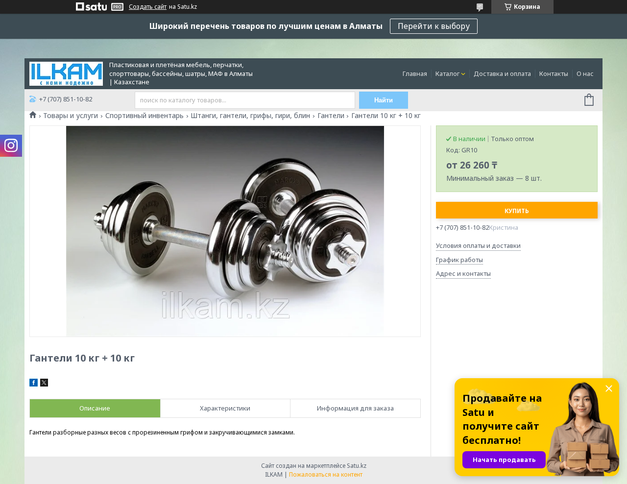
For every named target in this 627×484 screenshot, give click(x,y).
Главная (415, 73)
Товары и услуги (70, 115)
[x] (44, 384)
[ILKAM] (66, 73)
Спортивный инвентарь (144, 115)
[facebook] (33, 384)
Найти (383, 100)
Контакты (553, 73)
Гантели (330, 115)
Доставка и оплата (502, 73)
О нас (585, 73)
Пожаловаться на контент (325, 474)
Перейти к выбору (434, 26)
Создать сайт (148, 6)
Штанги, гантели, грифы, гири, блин (250, 115)
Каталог (447, 73)
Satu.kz (356, 465)
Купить (517, 211)
